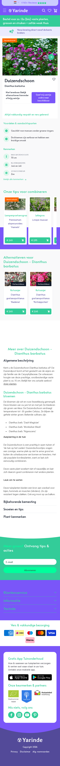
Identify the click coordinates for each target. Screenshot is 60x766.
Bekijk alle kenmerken (13, 180)
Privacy (14, 751)
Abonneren (30, 570)
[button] (4, 10)
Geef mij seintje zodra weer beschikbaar (43, 97)
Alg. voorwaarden (41, 751)
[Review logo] (27, 696)
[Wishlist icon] (22, 200)
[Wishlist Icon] (53, 79)
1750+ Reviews (29, 3)
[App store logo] (18, 677)
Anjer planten (9, 384)
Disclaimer (25, 751)
